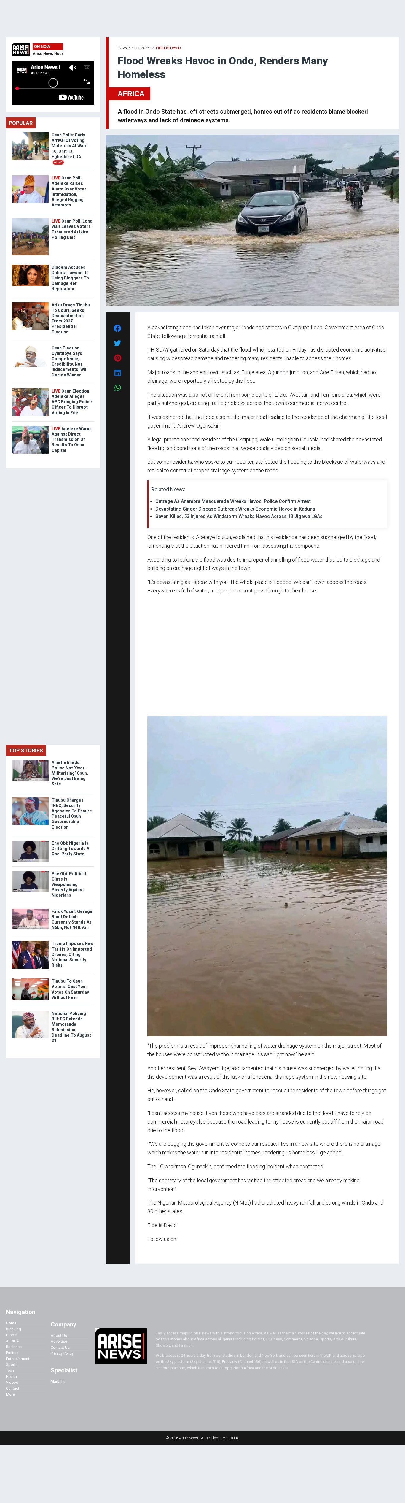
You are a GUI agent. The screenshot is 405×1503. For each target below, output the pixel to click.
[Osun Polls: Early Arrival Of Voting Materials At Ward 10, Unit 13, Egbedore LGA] (30, 133)
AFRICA (131, 94)
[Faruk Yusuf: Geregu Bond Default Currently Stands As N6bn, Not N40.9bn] (30, 910)
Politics (12, 1353)
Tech (10, 1370)
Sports (11, 1364)
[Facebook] (148, 1250)
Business (14, 1347)
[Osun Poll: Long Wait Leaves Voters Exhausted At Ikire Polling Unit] (30, 219)
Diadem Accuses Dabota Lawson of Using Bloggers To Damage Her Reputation (70, 278)
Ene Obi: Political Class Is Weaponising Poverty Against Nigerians (69, 884)
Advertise (59, 1341)
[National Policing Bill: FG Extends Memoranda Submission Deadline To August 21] (30, 1012)
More (10, 1394)
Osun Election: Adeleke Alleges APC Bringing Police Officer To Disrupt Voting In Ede (72, 402)
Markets (58, 1381)
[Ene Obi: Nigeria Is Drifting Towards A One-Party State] (30, 841)
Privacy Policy (62, 1353)
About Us (59, 1335)
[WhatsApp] (156, 1250)
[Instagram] (153, 1250)
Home (11, 1323)
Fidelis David (168, 48)
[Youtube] (159, 1250)
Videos (12, 1382)
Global (11, 1335)
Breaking (13, 1329)
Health (11, 1376)
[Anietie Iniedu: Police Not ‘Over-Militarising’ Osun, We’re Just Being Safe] (30, 761)
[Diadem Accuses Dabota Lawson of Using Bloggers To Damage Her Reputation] (30, 266)
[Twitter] (150, 1250)
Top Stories (26, 750)
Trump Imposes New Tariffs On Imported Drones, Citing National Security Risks (72, 954)
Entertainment (17, 1358)
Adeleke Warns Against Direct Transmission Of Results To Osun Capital (72, 439)
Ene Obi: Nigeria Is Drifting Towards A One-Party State (70, 848)
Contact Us (60, 1347)
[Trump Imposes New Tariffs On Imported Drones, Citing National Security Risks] (30, 942)
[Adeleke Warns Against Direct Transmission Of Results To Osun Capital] (30, 427)
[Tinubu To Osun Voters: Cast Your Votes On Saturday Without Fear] (30, 979)
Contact (12, 1388)
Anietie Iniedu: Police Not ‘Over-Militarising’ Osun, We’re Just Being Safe (70, 773)
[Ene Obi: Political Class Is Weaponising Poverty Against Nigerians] (30, 872)
